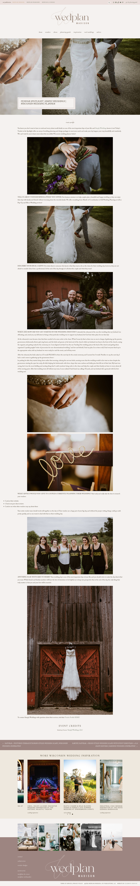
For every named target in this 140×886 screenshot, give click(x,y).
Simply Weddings (101, 128)
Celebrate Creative (131, 883)
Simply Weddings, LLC (75, 730)
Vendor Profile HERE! (72, 717)
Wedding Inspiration (85, 813)
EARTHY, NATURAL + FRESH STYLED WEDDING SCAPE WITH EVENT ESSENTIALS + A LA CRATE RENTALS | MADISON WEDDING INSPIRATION (105, 745)
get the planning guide (131, 2)
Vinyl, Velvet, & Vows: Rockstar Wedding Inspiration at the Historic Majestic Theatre (95, 807)
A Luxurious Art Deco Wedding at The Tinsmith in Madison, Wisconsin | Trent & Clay (60, 807)
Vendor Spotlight (70, 123)
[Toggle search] (109, 2)
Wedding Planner (62, 730)
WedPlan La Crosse (48, 2)
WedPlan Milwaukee (33, 2)
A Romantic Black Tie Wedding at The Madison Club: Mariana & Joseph (23, 807)
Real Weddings (47, 813)
